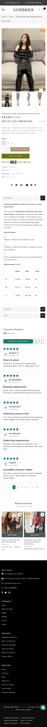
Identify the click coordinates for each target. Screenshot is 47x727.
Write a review (18, 341)
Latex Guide (6, 688)
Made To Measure (8, 653)
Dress (4, 624)
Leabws (28, 710)
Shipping (7, 309)
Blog (3, 677)
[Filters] (36, 341)
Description (8, 198)
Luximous (12, 167)
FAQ (5, 316)
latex (8, 177)
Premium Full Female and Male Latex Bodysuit (11, 541)
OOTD (4, 613)
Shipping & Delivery (9, 637)
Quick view (20, 514)
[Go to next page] (37, 487)
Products (5, 673)
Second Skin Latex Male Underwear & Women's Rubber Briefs (32, 542)
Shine (4, 605)
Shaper (4, 617)
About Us (5, 681)
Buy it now (15, 156)
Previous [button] (6, 61)
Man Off (19, 174)
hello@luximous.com (12, 583)
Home (4, 17)
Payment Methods (9, 645)
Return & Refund (8, 641)
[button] (7, 117)
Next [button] (38, 61)
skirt (13, 177)
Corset (4, 620)
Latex (11, 17)
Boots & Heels (7, 609)
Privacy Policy (7, 656)
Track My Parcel (8, 649)
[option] (23, 59)
